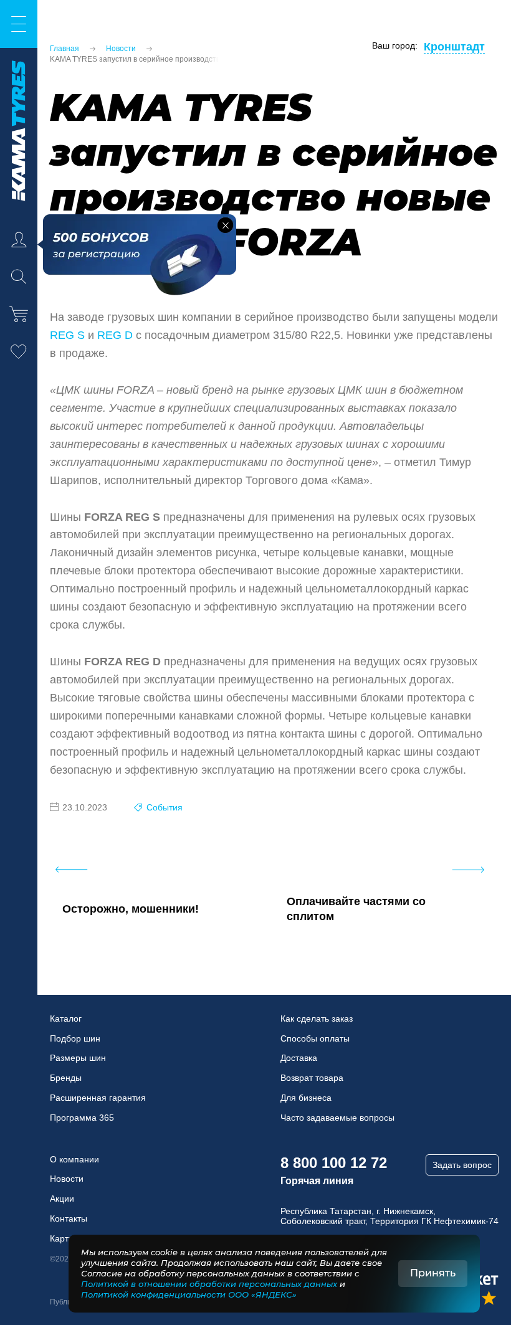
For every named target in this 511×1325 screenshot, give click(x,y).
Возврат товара (311, 1078)
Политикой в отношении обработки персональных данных (209, 1284)
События (164, 807)
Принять (433, 1273)
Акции (62, 1199)
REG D (115, 335)
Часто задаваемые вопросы (337, 1118)
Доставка (298, 1058)
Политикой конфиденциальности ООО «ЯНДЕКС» (189, 1294)
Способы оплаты (315, 1038)
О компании (74, 1159)
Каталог (66, 1018)
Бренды (66, 1078)
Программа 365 (82, 1118)
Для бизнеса (306, 1098)
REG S (67, 335)
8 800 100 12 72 (333, 1162)
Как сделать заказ (316, 1018)
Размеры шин (78, 1058)
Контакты (68, 1218)
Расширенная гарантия (98, 1098)
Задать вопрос (462, 1165)
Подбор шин (75, 1038)
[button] (225, 225)
